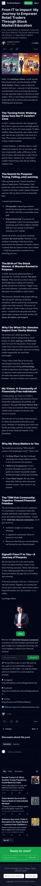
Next (34, 729)
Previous (8, 729)
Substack (9, 881)
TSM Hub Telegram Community (20, 519)
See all (6, 840)
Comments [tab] (7, 744)
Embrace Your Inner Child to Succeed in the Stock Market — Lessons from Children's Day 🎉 (15, 822)
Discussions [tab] (18, 771)
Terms (33, 868)
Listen (36, 43)
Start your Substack (14, 876)
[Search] (37, 771)
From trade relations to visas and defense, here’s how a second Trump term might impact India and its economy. (15, 786)
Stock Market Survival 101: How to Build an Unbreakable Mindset (15, 801)
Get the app (31, 876)
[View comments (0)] (11, 49)
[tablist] (11, 744)
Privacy (27, 868)
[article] (20, 785)
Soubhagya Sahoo (13, 42)
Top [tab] (4, 771)
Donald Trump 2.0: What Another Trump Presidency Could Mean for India (14, 780)
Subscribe (28, 3)
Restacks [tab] (16, 744)
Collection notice (20, 870)
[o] (35, 780)
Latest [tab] (10, 771)
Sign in (36, 3)
